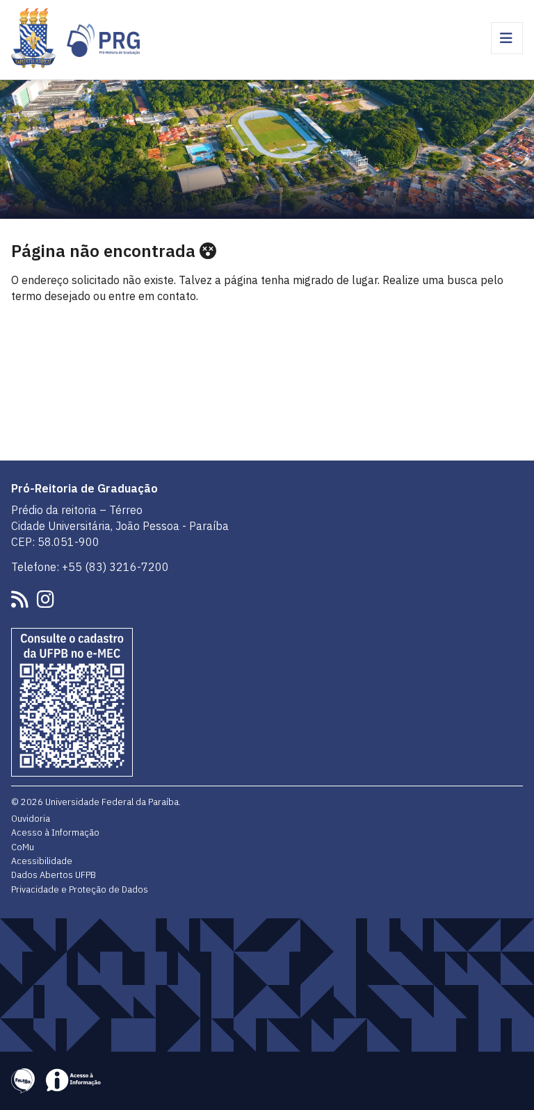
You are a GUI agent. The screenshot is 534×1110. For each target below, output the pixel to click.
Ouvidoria (30, 818)
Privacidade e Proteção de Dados (79, 889)
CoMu (22, 846)
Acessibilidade (41, 860)
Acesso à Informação (55, 832)
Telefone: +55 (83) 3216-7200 (90, 567)
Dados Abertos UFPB (53, 874)
